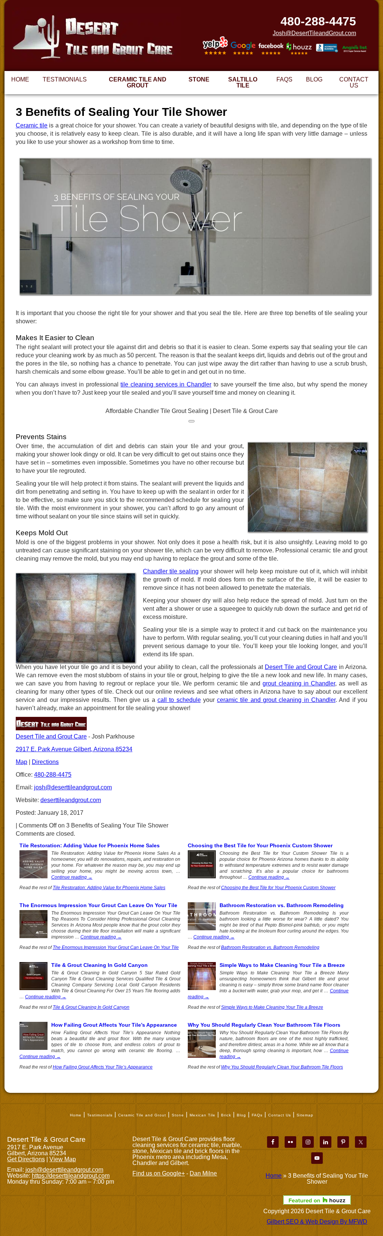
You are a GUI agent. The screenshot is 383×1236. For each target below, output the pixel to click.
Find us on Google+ (158, 1173)
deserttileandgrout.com (70, 800)
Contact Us (279, 1115)
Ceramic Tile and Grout (142, 1115)
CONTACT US (353, 82)
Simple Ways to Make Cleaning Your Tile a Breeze (282, 965)
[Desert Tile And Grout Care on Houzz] (299, 48)
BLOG (314, 79)
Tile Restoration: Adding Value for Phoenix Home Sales (89, 845)
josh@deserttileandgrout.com (73, 787)
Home (76, 1115)
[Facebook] (273, 1142)
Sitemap (305, 1115)
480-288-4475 (318, 21)
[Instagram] (308, 1142)
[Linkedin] (325, 1142)
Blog (241, 1115)
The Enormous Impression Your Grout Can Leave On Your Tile (98, 905)
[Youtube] (317, 1158)
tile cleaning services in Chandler (165, 384)
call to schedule (179, 700)
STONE (199, 79)
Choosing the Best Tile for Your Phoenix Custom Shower (260, 845)
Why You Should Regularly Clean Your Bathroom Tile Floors (264, 1025)
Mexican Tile (202, 1115)
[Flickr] (290, 1142)
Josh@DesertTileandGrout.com (314, 33)
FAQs (257, 1115)
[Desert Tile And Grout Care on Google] (243, 47)
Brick (226, 1115)
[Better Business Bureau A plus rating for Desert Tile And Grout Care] (327, 49)
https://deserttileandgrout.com (71, 1175)
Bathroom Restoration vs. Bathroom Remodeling (282, 905)
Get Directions (26, 1159)
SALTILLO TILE (242, 82)
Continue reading (71, 877)
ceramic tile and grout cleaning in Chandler (276, 700)
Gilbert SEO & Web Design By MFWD (317, 1222)
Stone (178, 1115)
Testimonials (100, 1115)
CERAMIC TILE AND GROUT (137, 82)
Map (21, 762)
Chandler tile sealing (171, 571)
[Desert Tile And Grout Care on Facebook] (271, 47)
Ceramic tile (32, 125)
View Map (62, 1159)
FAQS (284, 79)
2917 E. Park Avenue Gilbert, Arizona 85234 (74, 749)
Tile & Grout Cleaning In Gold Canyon (99, 965)
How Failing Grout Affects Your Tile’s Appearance (114, 1025)
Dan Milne (203, 1173)
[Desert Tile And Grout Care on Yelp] (215, 46)
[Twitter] (361, 1142)
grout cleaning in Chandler (299, 683)
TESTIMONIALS (65, 79)
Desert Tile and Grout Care (301, 667)
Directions (45, 762)
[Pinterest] (343, 1142)
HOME (20, 79)
